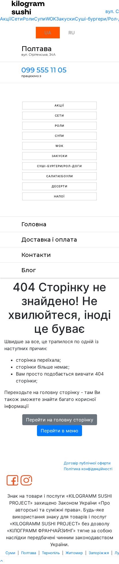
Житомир (74, 553)
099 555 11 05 (43, 70)
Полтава (28, 553)
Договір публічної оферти (87, 463)
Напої (59, 196)
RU (71, 33)
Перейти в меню (59, 431)
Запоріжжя (99, 553)
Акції (5, 19)
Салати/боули (59, 176)
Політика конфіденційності (88, 469)
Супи (40, 19)
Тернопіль (51, 553)
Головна (34, 224)
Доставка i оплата (49, 239)
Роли (28, 19)
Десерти (59, 186)
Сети (17, 19)
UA (47, 33)
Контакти (36, 255)
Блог (28, 270)
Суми (10, 553)
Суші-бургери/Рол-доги (59, 166)
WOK (51, 19)
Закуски (65, 19)
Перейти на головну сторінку (59, 420)
